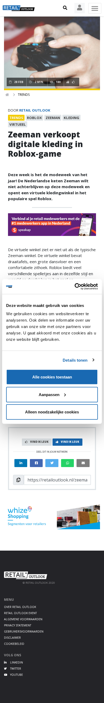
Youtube (16, 675)
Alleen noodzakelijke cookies (52, 412)
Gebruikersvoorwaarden (23, 631)
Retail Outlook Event (20, 613)
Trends (24, 94)
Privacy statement (17, 625)
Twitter (15, 668)
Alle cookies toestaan (52, 377)
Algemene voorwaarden (23, 619)
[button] (65, 8)
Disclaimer (12, 637)
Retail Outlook (34, 110)
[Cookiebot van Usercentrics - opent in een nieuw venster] (75, 286)
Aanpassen (49, 394)
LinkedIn (16, 662)
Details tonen (75, 360)
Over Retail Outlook (20, 607)
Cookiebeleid (14, 644)
